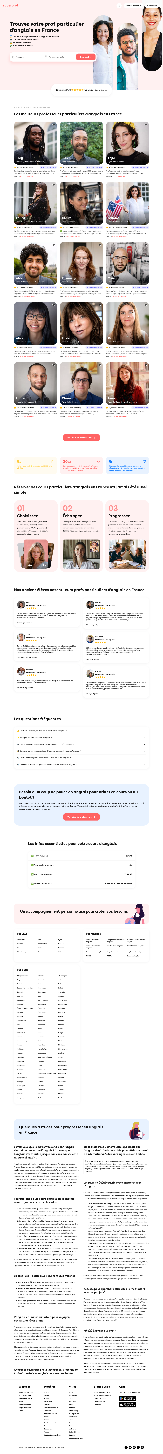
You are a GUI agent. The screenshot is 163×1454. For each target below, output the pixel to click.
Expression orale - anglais (93, 941)
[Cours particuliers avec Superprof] (10, 5)
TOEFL (109, 956)
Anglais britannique (135, 952)
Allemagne (62, 976)
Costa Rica (62, 1000)
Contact (97, 1404)
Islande (20, 1029)
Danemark (42, 1004)
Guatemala (21, 1020)
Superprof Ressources (103, 1395)
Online (60, 952)
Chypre (61, 996)
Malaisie (41, 1041)
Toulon (71, 1435)
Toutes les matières (52, 1435)
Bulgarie (20, 992)
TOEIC (88, 956)
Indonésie (41, 1024)
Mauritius (41, 1045)
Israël (40, 1029)
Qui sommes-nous (26, 1392)
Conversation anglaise (95, 952)
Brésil (60, 988)
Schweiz (61, 1077)
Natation (48, 1401)
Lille (39, 940)
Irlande (61, 1024)
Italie (60, 1029)
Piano (46, 1398)
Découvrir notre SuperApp (129, 1392)
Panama (41, 1061)
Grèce (60, 1016)
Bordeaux (21, 940)
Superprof (17, 107)
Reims (71, 1426)
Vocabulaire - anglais (135, 946)
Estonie (20, 1012)
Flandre (20, 1016)
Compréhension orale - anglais (116, 941)
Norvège (20, 1057)
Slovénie (41, 1086)
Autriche (61, 980)
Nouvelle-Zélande (45, 1057)
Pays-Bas (21, 1065)
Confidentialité (25, 1398)
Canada (61, 992)
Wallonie (61, 1098)
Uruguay (20, 1098)
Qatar (19, 1073)
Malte (60, 1041)
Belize (40, 984)
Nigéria (61, 1053)
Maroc (19, 1045)
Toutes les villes (76, 1438)
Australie (41, 980)
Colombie (21, 1000)
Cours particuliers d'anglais (41, 107)
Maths (46, 1392)
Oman (60, 1057)
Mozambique (63, 1049)
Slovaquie (21, 1086)
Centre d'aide (99, 1401)
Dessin (46, 1426)
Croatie (20, 1004)
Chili (39, 996)
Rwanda (41, 1077)
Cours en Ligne (25, 1404)
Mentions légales (26, 1395)
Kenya (60, 1033)
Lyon (60, 940)
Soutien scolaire (50, 1423)
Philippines (62, 1065)
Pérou (40, 1065)
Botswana (42, 988)
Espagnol (48, 1429)
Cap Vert (20, 996)
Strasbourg (21, 952)
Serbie (40, 1081)
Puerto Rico (62, 1069)
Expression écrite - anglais (93, 947)
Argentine (21, 980)
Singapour (62, 1081)
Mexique (61, 1045)
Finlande (61, 1012)
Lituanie (61, 1037)
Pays (21, 1401)
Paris (40, 948)
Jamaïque (21, 1033)
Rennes (61, 948)
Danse (46, 1420)
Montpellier (42, 944)
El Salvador (62, 1004)
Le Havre (72, 1429)
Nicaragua (42, 1053)
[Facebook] (126, 1447)
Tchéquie (61, 1090)
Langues (26, 107)
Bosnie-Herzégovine (25, 988)
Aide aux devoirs (50, 1414)
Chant (46, 1395)
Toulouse (41, 952)
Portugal (41, 1069)
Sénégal (20, 1081)
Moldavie (20, 1049)
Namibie (20, 1053)
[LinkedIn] (138, 1447)
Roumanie (62, 1073)
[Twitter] (130, 1447)
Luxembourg (22, 1041)
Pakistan (20, 1061)
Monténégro (42, 1049)
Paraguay (62, 1061)
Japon (40, 1033)
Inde (18, 1024)
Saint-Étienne (74, 1432)
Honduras (41, 1020)
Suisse (19, 1090)
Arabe (46, 1432)
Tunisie (20, 1094)
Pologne (20, 1069)
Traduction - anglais (115, 946)
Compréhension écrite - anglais (136, 941)
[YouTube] (142, 1447)
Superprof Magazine (102, 1392)
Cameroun (42, 992)
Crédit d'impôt (100, 1398)
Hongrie (61, 1020)
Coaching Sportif (51, 1407)
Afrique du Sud (22, 976)
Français (47, 1411)
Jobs (21, 1411)
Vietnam (41, 1098)
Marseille (20, 944)
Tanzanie (41, 1090)
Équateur (41, 1008)
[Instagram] (134, 1447)
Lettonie (41, 1037)
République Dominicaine (47, 1073)
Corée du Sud (43, 1000)
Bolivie (60, 984)
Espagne (61, 1008)
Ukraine (61, 1094)
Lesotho (20, 1037)
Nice (19, 948)
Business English (133, 956)
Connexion (152, 6)
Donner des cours (133, 6)
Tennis (46, 1417)
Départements (25, 1407)
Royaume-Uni (22, 1077)
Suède (60, 1086)
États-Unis (42, 1012)
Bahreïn (20, 984)
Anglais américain (114, 952)
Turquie (41, 1094)
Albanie (41, 976)
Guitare (47, 1404)
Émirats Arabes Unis (25, 1008)
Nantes (61, 944)
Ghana (40, 1016)
